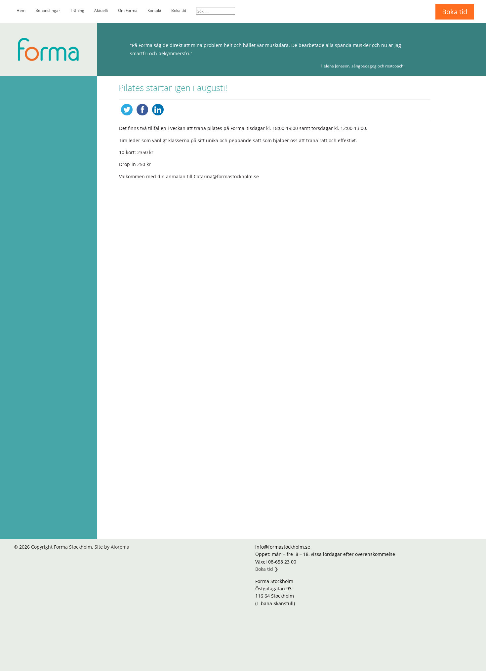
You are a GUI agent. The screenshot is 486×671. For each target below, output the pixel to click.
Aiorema (120, 547)
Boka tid (178, 10)
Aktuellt (101, 10)
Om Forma (128, 10)
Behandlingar (47, 10)
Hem (21, 10)
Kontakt (154, 10)
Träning (77, 10)
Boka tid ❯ (266, 569)
